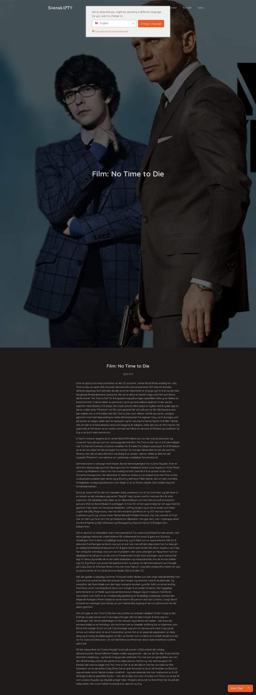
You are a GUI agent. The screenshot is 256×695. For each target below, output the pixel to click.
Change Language (151, 23)
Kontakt (187, 7)
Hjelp (200, 7)
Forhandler (171, 7)
